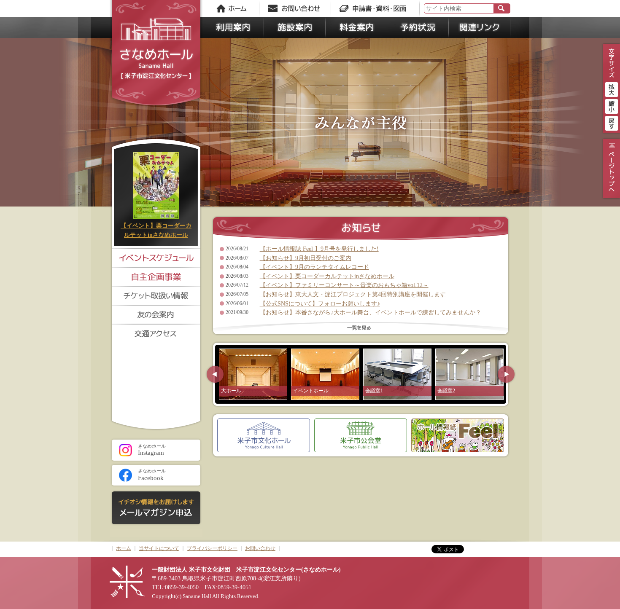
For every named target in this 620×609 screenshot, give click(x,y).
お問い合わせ (297, 8)
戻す (611, 122)
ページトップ (610, 168)
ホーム (232, 8)
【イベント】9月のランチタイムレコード (314, 266)
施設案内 (295, 27)
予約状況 (418, 27)
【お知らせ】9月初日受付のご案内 (305, 258)
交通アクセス (156, 333)
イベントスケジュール (156, 257)
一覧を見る (360, 329)
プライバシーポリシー (212, 548)
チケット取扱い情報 (156, 295)
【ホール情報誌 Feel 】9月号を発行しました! (319, 248)
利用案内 (233, 27)
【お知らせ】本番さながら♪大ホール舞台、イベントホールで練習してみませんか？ (370, 312)
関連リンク (479, 27)
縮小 (611, 105)
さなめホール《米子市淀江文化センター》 (156, 55)
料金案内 (356, 27)
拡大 (611, 88)
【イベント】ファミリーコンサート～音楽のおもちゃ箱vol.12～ (344, 285)
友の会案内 (156, 314)
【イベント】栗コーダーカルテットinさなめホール (327, 276)
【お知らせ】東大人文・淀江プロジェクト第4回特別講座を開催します (353, 294)
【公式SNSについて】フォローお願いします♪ (320, 303)
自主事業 (156, 276)
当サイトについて (159, 548)
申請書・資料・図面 (375, 8)
